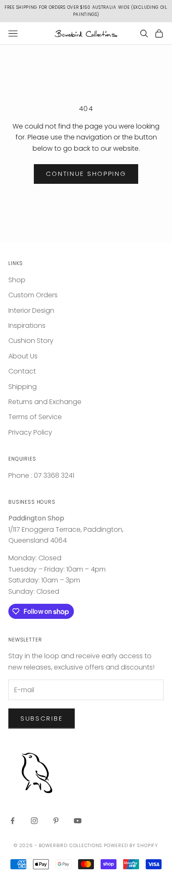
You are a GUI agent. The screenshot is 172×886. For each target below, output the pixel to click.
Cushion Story (30, 340)
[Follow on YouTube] (77, 820)
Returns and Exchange (44, 402)
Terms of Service (35, 417)
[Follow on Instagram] (34, 820)
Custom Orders (33, 295)
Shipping (22, 386)
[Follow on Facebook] (12, 820)
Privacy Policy (30, 432)
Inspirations (27, 325)
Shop (16, 280)
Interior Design (31, 310)
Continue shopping (86, 173)
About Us (23, 356)
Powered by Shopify (131, 845)
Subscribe (41, 718)
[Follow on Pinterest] (56, 820)
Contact (22, 371)
